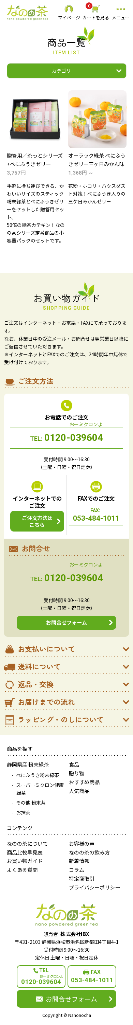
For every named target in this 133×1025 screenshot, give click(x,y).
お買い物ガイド (25, 860)
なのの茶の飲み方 (89, 852)
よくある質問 (22, 869)
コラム (76, 869)
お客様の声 (81, 843)
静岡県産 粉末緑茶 (28, 764)
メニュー (121, 17)
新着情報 (79, 860)
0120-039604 (66, 437)
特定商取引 (81, 878)
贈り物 (76, 773)
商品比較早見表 (25, 852)
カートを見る (96, 12)
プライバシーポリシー (94, 887)
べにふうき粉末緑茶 (37, 775)
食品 (74, 764)
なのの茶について (27, 843)
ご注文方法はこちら (37, 521)
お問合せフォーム (66, 622)
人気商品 (79, 790)
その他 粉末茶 (31, 802)
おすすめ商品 (84, 782)
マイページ (69, 17)
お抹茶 (23, 812)
